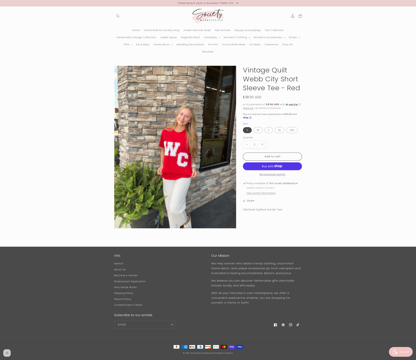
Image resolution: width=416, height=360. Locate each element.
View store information (261, 193)
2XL (292, 130)
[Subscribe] (171, 324)
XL (279, 130)
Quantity (248, 137)
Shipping (248, 108)
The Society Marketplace (202, 353)
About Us (120, 269)
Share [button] (250, 200)
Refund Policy (122, 299)
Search (118, 263)
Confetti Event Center (128, 305)
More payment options (272, 174)
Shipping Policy (123, 293)
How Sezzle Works (125, 287)
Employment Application (130, 281)
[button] (118, 16)
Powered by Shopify (223, 353)
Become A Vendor (126, 275)
